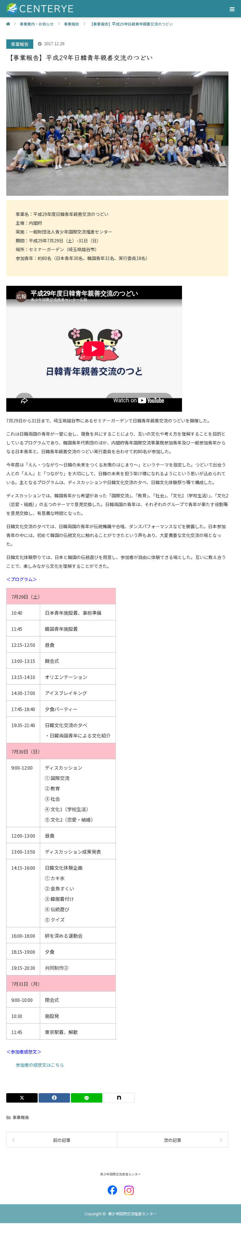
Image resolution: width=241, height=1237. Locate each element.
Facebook (112, 1187)
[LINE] (86, 1098)
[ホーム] (8, 19)
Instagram (129, 1187)
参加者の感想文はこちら (40, 1065)
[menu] (232, 9)
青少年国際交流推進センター (120, 1174)
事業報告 (20, 44)
